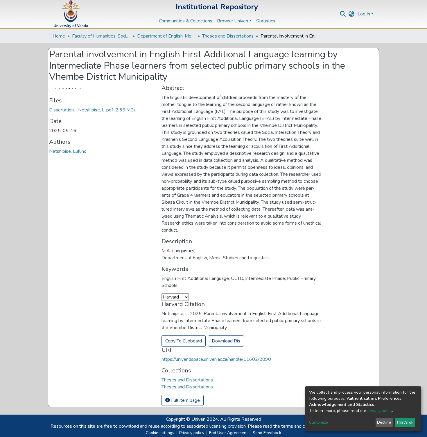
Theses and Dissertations (228, 36)
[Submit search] (343, 14)
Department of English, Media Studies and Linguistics (166, 36)
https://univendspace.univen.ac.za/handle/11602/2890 (216, 359)
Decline (384, 422)
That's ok (404, 422)
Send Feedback (267, 433)
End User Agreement (228, 433)
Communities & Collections (185, 21)
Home (59, 36)
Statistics (265, 21)
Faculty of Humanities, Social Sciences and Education (101, 36)
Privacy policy (191, 433)
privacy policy (379, 410)
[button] (351, 13)
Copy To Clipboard (183, 341)
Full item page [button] (185, 400)
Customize (318, 422)
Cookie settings (160, 433)
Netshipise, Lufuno (68, 151)
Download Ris (226, 341)
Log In (364, 14)
